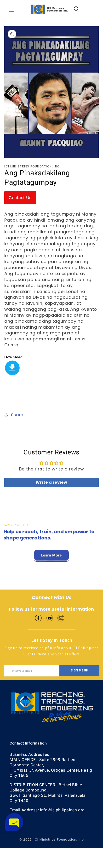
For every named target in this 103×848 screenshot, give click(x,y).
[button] (11, 9)
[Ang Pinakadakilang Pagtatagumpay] (12, 365)
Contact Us (20, 197)
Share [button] (17, 415)
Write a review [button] (51, 482)
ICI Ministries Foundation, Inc (59, 839)
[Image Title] (38, 617)
